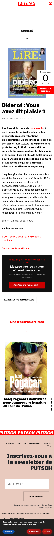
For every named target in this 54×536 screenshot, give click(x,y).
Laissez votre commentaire (19, 300)
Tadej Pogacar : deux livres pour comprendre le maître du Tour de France (24, 402)
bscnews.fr (36, 128)
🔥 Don (47, 531)
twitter (22, 443)
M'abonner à (45, 88)
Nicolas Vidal (12, 118)
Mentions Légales (8, 513)
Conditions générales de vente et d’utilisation (33, 513)
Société (27, 30)
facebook (10, 443)
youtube (47, 443)
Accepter (8, 532)
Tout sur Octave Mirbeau (16, 248)
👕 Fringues (34, 531)
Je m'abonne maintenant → (27, 285)
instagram (34, 443)
